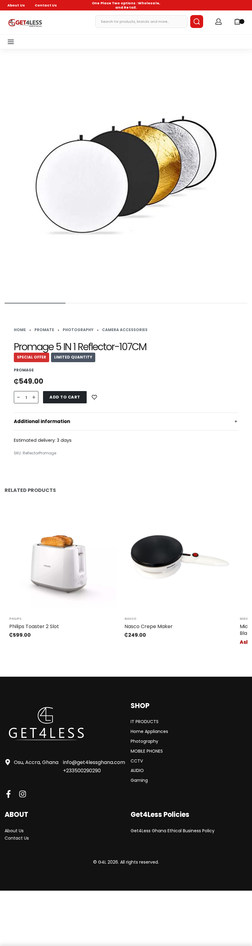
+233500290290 (82, 770)
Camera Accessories (125, 329)
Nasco (130, 618)
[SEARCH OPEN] (196, 21)
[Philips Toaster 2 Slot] (61, 557)
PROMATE (44, 329)
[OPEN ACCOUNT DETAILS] (218, 21)
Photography (78, 329)
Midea (245, 618)
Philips (15, 618)
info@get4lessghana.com (94, 762)
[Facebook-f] (8, 794)
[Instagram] (22, 794)
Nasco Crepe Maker (148, 626)
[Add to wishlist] (94, 397)
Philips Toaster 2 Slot (34, 626)
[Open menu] (10, 41)
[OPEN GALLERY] (126, 175)
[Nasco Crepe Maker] (176, 557)
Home (20, 329)
